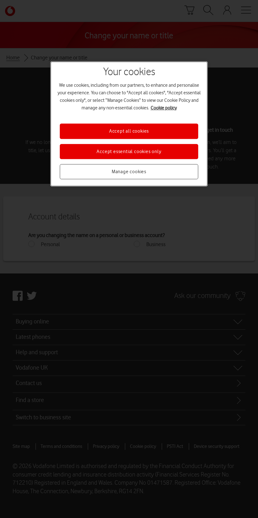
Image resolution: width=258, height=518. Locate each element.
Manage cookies (129, 171)
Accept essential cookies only (129, 151)
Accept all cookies (129, 131)
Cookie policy (164, 108)
